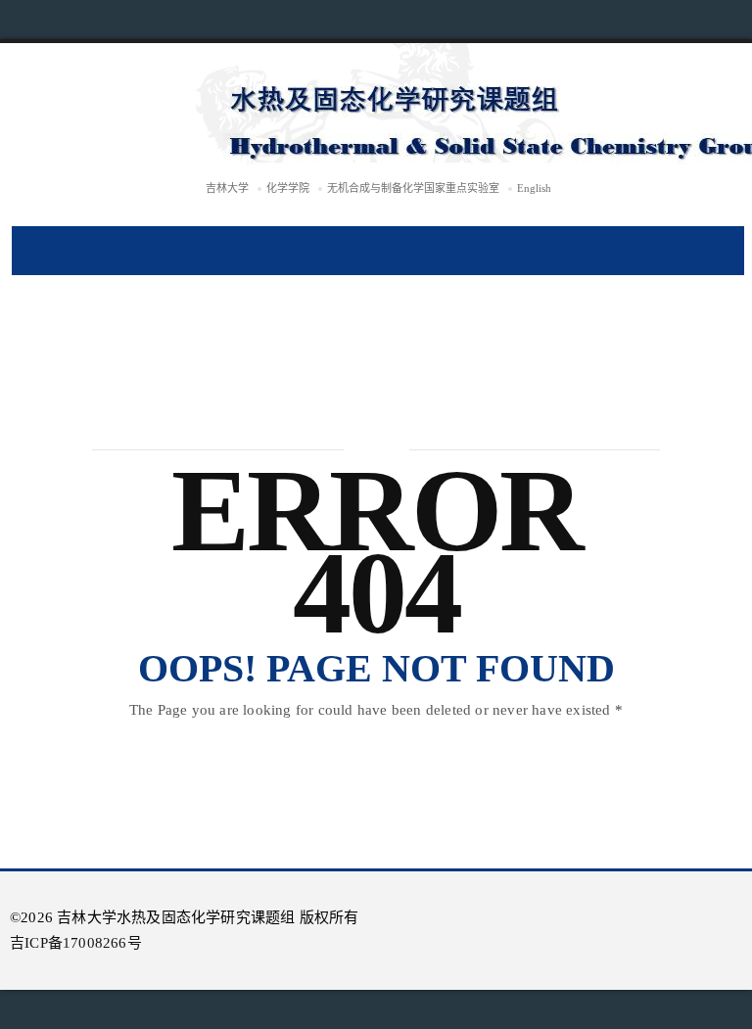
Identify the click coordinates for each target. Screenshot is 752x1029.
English (534, 188)
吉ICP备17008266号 (76, 943)
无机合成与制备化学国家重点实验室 (413, 188)
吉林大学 (227, 188)
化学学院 (287, 188)
